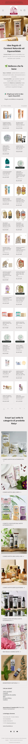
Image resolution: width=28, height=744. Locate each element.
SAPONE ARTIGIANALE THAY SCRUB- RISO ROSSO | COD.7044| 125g (20, 273)
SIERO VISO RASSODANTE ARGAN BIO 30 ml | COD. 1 (20, 397)
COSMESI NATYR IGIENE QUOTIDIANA (13, 587)
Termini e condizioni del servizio (16, 740)
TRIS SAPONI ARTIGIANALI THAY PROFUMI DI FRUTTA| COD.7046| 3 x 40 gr (20, 200)
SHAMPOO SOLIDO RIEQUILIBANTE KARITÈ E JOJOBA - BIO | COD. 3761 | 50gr (20, 373)
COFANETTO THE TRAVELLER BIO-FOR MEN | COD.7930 (20, 147)
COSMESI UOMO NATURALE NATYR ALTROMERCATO (12, 619)
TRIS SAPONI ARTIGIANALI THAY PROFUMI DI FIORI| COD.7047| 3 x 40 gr (6, 224)
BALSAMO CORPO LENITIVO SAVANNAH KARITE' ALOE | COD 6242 (7, 249)
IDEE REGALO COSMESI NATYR (11, 652)
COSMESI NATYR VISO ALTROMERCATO (13, 459)
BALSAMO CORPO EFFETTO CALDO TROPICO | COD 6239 (20, 123)
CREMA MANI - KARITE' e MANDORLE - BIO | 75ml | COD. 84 (7, 372)
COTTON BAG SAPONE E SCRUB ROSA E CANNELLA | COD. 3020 (7, 298)
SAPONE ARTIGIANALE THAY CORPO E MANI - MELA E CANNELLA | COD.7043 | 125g (20, 299)
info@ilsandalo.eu (11, 723)
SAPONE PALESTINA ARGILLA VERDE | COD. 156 (20, 323)
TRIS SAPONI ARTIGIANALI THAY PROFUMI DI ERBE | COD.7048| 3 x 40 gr (20, 224)
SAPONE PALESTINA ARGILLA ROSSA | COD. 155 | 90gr (7, 323)
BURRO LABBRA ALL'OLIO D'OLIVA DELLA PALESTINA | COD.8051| (20, 347)
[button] (3, 10)
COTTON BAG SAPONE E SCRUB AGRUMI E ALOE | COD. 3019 (7, 172)
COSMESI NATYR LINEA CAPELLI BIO (12, 556)
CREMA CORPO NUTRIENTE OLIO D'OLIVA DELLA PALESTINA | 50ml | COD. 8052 (6, 148)
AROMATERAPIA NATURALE (10, 683)
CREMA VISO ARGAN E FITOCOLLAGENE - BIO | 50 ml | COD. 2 (7, 397)
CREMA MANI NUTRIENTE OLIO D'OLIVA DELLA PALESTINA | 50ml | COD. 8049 (6, 348)
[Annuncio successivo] (25, 2)
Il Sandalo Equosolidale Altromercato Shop (13, 738)
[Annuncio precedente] (2, 2)
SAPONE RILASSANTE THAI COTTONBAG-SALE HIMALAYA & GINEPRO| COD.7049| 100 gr (7, 274)
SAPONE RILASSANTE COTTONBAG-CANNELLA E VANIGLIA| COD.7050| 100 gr (20, 249)
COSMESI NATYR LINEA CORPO (11, 492)
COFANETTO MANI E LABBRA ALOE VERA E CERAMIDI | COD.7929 (7, 123)
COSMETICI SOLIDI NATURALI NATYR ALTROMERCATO (13, 524)
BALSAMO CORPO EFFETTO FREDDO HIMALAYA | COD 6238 (7, 199)
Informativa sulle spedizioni (14, 742)
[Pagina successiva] (24, 408)
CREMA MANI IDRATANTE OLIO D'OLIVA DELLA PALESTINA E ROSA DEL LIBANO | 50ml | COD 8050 (20, 174)
